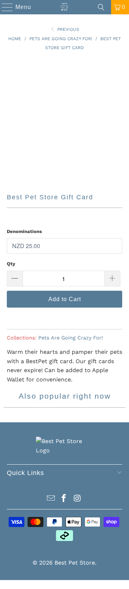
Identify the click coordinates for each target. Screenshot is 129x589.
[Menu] (4, 7)
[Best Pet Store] (64, 7)
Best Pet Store (74, 562)
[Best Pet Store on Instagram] (77, 498)
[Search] (101, 7)
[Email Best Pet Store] (51, 498)
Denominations (24, 231)
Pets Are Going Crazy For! (70, 338)
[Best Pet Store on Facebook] (64, 498)
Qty (11, 263)
